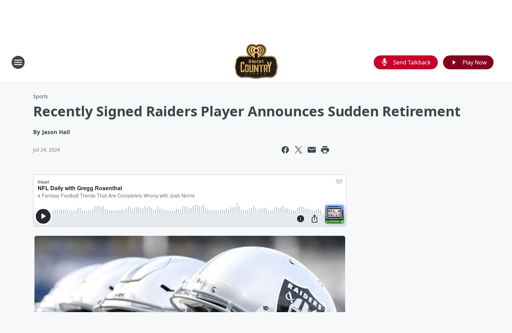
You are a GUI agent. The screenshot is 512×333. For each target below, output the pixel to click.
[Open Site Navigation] (18, 62)
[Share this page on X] (298, 150)
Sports (40, 96)
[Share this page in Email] (312, 150)
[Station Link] (256, 62)
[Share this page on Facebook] (285, 150)
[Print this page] (325, 150)
